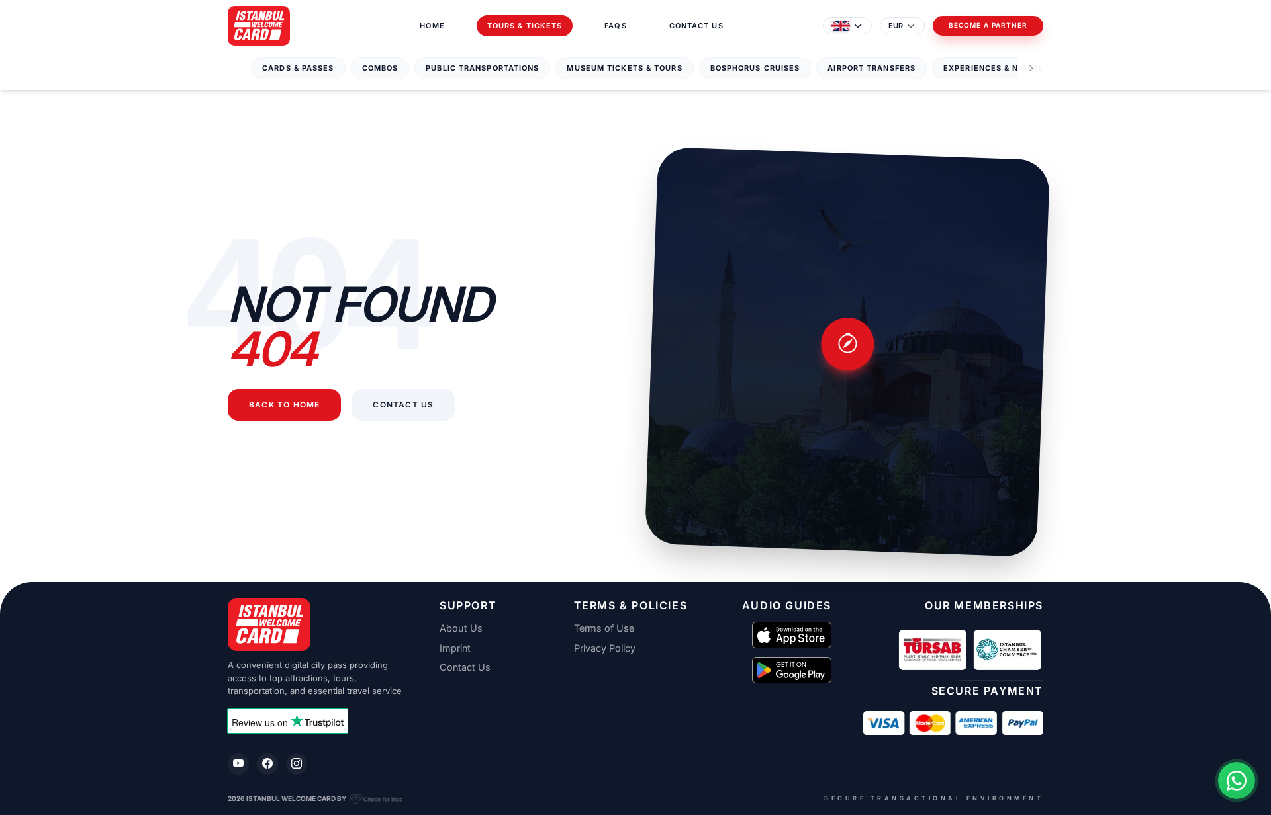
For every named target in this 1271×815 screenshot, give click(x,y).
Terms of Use (604, 628)
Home (432, 26)
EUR (895, 26)
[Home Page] (259, 26)
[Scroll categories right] (1030, 68)
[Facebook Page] (267, 764)
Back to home (284, 404)
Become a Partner (988, 25)
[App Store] (791, 635)
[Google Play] (791, 670)
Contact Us (696, 26)
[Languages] (847, 25)
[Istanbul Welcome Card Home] (318, 624)
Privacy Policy (605, 648)
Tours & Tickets (525, 26)
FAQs (615, 26)
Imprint (455, 648)
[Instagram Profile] (296, 764)
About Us (461, 628)
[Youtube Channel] (238, 764)
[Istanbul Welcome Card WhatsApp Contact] (1236, 780)
